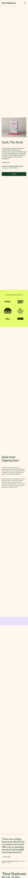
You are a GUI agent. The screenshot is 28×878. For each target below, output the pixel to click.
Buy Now (14, 174)
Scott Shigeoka (9, 3)
